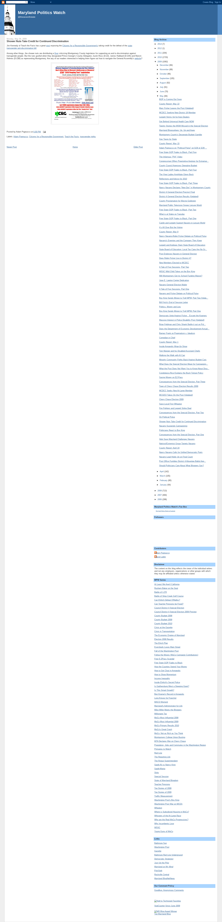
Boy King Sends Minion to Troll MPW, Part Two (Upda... (183, 298)
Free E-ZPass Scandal (164, 659)
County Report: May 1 (168, 342)
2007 (160, 495)
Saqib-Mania (159, 769)
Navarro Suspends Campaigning (173, 426)
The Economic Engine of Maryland (169, 635)
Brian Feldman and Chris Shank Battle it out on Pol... (182, 324)
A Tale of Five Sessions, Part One (174, 289)
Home (75, 147)
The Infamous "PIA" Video (170, 157)
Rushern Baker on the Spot (166, 588)
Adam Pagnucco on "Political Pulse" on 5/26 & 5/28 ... (183, 148)
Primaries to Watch (162, 749)
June (162, 91)
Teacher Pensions (162, 784)
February (164, 480)
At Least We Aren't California (166, 584)
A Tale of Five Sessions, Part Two (174, 267)
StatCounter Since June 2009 (167, 906)
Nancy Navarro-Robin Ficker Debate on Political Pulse (182, 236)
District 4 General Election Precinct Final (177, 192)
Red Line (158, 753)
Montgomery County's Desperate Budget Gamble (180, 135)
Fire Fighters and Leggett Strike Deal (175, 408)
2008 (160, 491)
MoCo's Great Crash (163, 729)
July (162, 87)
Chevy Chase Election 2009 (171, 399)
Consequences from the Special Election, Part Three (182, 382)
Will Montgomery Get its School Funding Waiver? (180, 276)
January (163, 485)
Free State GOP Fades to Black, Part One (177, 218)
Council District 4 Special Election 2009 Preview (175, 612)
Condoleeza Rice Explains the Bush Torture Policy (181, 373)
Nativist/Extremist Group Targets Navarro (177, 443)
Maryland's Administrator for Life (168, 706)
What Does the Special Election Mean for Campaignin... (183, 364)
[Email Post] (43, 132)
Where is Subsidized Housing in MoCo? (171, 812)
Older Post (138, 147)
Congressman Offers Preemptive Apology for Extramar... (184, 161)
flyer (56, 53)
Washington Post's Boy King (166, 800)
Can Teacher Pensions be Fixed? (168, 604)
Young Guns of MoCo (163, 831)
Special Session (161, 776)
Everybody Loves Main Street (167, 647)
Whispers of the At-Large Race (167, 816)
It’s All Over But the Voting (170, 227)
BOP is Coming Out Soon (170, 99)
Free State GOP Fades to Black (168, 663)
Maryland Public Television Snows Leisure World (180, 205)
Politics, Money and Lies (170, 307)
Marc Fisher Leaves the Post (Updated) (176, 108)
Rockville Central (161, 874)
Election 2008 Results (164, 639)
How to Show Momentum (165, 674)
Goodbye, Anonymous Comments (169, 890)
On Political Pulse (167, 417)
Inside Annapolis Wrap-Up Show (173, 346)
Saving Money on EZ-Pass (171, 377)
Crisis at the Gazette (163, 627)
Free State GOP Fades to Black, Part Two (177, 210)
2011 (160, 53)
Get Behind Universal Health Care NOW (176, 121)
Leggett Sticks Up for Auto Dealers (174, 117)
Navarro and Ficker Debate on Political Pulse (178, 293)
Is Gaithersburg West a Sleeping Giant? (171, 686)
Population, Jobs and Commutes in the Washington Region (180, 745)
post (48, 46)
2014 (160, 44)
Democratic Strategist (163, 859)
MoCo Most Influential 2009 (166, 721)
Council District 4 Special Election (169, 608)
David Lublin (160, 557)
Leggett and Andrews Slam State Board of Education (182, 245)
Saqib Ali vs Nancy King (164, 765)
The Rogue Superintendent (166, 761)
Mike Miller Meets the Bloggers (168, 710)
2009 (160, 61)
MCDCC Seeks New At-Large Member (175, 390)
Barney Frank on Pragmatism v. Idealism (177, 333)
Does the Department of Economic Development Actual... (184, 329)
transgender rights (88, 136)
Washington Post (161, 847)
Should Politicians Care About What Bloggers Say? (181, 465)
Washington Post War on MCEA (168, 804)
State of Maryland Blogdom (166, 780)
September (165, 78)
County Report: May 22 (169, 104)
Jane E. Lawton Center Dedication (174, 280)
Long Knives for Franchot (165, 698)
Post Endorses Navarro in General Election (178, 254)
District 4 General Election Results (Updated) (178, 196)
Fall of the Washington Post (166, 651)
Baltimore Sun (160, 843)
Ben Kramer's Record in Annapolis (169, 694)
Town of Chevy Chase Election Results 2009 (178, 386)
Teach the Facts (72, 136)
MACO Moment (161, 702)
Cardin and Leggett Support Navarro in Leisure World (182, 223)
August (163, 83)
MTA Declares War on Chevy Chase (170, 741)
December (164, 65)
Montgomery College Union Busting (169, 737)
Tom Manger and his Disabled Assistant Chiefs (179, 351)
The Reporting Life (162, 757)
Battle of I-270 (160, 592)
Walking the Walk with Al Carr (172, 355)
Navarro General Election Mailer (173, 285)
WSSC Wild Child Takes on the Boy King (177, 271)
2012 (160, 48)
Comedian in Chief (167, 338)
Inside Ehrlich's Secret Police (167, 682)
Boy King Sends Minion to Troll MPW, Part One (180, 311)
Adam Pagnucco (20, 136)
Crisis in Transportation (164, 631)
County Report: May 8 (168, 232)
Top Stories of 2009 (162, 792)
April (162, 471)
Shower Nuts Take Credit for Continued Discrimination (38, 41)
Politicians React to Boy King (172, 430)
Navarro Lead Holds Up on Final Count (176, 457)
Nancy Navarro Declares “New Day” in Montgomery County (185, 187)
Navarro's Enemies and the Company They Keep (180, 240)
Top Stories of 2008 (162, 788)
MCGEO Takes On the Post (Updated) (176, 395)
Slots (156, 772)
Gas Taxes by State (168, 139)
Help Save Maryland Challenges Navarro (177, 439)
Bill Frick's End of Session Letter (173, 302)
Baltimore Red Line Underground (168, 855)
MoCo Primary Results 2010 (166, 725)
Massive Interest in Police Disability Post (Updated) (181, 320)
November (164, 69)
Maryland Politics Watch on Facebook (165, 511)
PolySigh (158, 871)
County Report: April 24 (169, 448)
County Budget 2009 (163, 619)
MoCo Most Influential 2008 (166, 718)
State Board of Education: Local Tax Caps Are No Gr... (183, 249)
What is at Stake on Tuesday (172, 214)
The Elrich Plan (161, 643)
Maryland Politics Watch (41, 12)
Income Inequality (162, 678)
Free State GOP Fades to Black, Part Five (177, 152)
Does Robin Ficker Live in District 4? (175, 258)
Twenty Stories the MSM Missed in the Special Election (183, 126)
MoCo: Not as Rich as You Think (168, 733)
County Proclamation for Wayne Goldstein (177, 201)
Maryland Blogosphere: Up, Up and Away (177, 130)
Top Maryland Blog (162, 914)
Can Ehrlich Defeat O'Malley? (167, 600)
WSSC (157, 827)
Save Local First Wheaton (170, 404)
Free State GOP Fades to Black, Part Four (178, 170)
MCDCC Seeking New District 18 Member (177, 112)
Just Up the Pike (161, 863)
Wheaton (158, 808)
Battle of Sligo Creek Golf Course (168, 596)
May (162, 96)
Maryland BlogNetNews (164, 878)
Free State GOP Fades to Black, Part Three (178, 183)
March (163, 476)
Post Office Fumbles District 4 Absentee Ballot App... (182, 461)
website (138, 58)
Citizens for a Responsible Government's (80, 46)
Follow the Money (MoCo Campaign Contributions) (176, 655)
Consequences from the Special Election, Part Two (181, 413)
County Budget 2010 (163, 623)
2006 (160, 499)
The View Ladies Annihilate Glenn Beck (176, 174)
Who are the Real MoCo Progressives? (171, 820)
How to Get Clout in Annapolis (167, 670)
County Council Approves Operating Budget (178, 165)
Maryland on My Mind (163, 867)
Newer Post (12, 147)
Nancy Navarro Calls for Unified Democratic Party (181, 452)
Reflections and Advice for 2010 (173, 179)
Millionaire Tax (160, 714)
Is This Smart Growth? (164, 690)
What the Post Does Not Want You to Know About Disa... (184, 368)
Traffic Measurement (163, 796)
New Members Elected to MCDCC (174, 263)
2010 (160, 57)
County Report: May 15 (169, 143)
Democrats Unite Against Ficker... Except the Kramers (183, 316)
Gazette (157, 851)
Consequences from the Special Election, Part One (181, 435)
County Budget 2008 (163, 616)
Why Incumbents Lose (164, 823)
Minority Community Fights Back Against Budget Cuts (182, 360)
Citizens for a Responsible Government (46, 136)
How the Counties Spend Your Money (170, 667)
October (163, 74)
